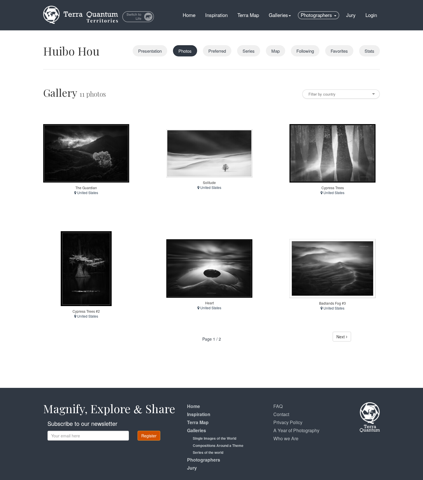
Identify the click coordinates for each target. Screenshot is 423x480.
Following (305, 51)
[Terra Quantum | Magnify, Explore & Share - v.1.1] (80, 7)
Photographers (317, 14)
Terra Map (248, 14)
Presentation (150, 51)
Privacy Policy (287, 422)
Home (189, 14)
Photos (185, 51)
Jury (351, 14)
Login (371, 14)
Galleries (278, 14)
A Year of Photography (296, 430)
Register (149, 436)
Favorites (339, 51)
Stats (369, 51)
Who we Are (285, 438)
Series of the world (208, 452)
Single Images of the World (214, 438)
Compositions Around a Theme (218, 445)
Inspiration (216, 14)
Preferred (217, 51)
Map (275, 51)
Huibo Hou (71, 50)
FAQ (278, 406)
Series (249, 51)
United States (87, 192)
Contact (281, 414)
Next (341, 336)
